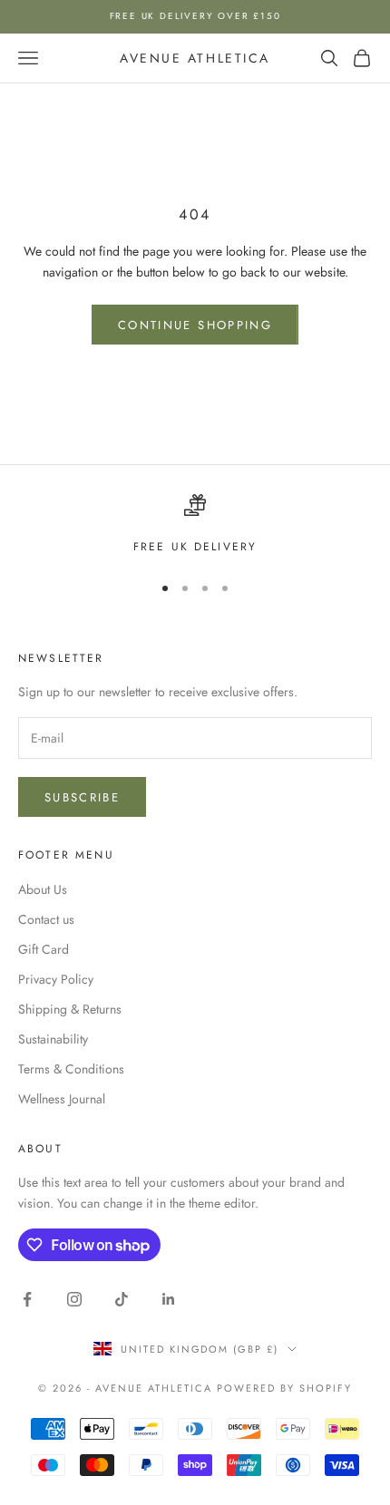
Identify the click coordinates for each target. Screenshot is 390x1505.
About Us (42, 889)
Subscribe (82, 797)
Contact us (46, 919)
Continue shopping (195, 325)
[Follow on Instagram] (74, 1299)
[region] (195, 525)
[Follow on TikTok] (121, 1299)
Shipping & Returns (70, 1009)
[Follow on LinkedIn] (169, 1299)
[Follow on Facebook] (27, 1299)
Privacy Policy (55, 979)
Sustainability (53, 1039)
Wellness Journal (61, 1099)
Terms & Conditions (71, 1069)
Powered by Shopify (284, 1388)
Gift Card (43, 949)
